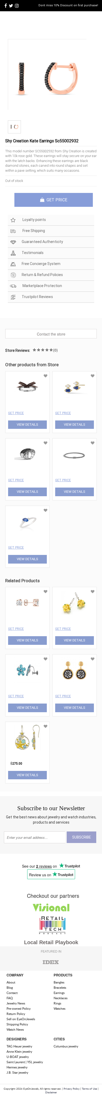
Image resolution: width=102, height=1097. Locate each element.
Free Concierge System (41, 263)
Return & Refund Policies (42, 274)
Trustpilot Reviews (37, 296)
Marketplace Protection (42, 285)
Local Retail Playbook (51, 942)
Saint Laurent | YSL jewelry (25, 1062)
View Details (27, 424)
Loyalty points (34, 219)
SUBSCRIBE (81, 837)
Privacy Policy (72, 1088)
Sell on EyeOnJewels (21, 1019)
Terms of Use (89, 1088)
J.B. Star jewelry (17, 1072)
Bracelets (60, 987)
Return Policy (16, 1014)
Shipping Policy (17, 1024)
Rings (57, 1003)
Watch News (15, 1029)
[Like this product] (45, 376)
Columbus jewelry (66, 1046)
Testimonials (32, 252)
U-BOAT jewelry (18, 1057)
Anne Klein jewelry (19, 1051)
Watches (59, 1008)
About (11, 982)
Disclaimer (51, 1092)
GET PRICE (56, 199)
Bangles (59, 982)
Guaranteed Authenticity (42, 241)
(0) (55, 350)
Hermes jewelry (17, 1067)
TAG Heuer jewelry (19, 1046)
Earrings (59, 993)
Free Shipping (33, 230)
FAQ (10, 998)
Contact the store (51, 334)
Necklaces (60, 998)
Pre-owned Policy (19, 1008)
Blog (10, 987)
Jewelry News (16, 1003)
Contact (12, 993)
